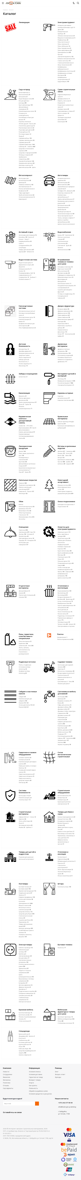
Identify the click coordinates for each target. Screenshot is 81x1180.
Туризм (22, 252)
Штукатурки (62, 121)
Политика (6, 1083)
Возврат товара (34, 1080)
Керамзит (61, 103)
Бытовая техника (25, 887)
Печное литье (63, 614)
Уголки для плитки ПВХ (27, 705)
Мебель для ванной (65, 730)
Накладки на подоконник (66, 504)
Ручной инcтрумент (65, 383)
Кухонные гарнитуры (65, 1017)
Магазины (6, 1080)
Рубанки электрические (66, 59)
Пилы (71, 681)
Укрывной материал (26, 161)
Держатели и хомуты (26, 265)
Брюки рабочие (24, 1034)
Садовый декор (24, 142)
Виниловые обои (25, 511)
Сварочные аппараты (26, 776)
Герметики (23, 643)
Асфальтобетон (24, 817)
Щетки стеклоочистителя (66, 224)
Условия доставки (35, 1074)
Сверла (61, 565)
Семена (31, 146)
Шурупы (70, 464)
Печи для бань (63, 609)
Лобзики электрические (66, 36)
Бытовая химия (25, 889)
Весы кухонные (63, 271)
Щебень (29, 827)
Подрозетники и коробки (27, 991)
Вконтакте (5, 1117)
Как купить (33, 1085)
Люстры (22, 534)
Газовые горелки (25, 757)
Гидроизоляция (63, 859)
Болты (69, 453)
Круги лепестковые (64, 551)
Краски (22, 451)
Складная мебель (25, 245)
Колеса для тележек (26, 899)
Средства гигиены (25, 912)
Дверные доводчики (65, 311)
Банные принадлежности (66, 817)
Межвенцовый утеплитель (66, 861)
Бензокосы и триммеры (66, 671)
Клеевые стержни (64, 547)
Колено (22, 271)
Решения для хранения (26, 857)
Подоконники (63, 506)
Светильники (24, 532)
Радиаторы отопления (66, 616)
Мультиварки (62, 279)
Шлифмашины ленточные (66, 71)
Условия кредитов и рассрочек (40, 1094)
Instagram (15, 1117)
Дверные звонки (25, 987)
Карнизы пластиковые (65, 400)
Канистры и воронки (65, 193)
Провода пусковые (64, 211)
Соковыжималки (63, 288)
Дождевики (23, 1036)
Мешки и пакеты (25, 905)
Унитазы (61, 742)
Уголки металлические (27, 197)
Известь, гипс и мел (64, 101)
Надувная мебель (25, 241)
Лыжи (26, 239)
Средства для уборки (26, 914)
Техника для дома (64, 683)
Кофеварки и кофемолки (66, 275)
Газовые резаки (24, 759)
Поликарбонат (24, 132)
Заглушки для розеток (26, 353)
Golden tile (22, 426)
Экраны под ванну (64, 744)
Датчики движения (25, 985)
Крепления (69, 235)
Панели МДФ (24, 707)
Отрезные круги (64, 557)
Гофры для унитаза (64, 705)
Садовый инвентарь (27, 144)
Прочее (61, 462)
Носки (22, 1046)
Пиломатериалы (64, 353)
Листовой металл (25, 187)
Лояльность (33, 1088)
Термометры (23, 922)
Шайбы (69, 462)
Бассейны (23, 237)
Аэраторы (61, 669)
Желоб (22, 267)
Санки (21, 243)
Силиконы (23, 645)
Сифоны (61, 738)
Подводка (62, 734)
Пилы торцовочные (64, 48)
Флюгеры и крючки (26, 165)
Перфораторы (63, 40)
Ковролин (22, 491)
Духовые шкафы (64, 273)
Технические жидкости (66, 214)
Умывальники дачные (26, 163)
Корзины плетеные (25, 121)
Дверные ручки (64, 313)
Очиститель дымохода (27, 126)
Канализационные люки (27, 111)
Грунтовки (23, 462)
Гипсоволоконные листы (27, 311)
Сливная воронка (25, 275)
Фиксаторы (23, 366)
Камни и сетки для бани (66, 831)
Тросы (21, 404)
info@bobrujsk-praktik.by (67, 1107)
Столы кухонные (25, 1021)
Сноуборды (22, 247)
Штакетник (23, 377)
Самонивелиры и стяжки (66, 111)
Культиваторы (63, 681)
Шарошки (69, 571)
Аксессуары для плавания (28, 235)
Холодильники (63, 296)
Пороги (30, 491)
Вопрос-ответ (60, 1074)
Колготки (22, 1038)
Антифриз (61, 191)
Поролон (61, 863)
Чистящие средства (64, 117)
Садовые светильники (26, 140)
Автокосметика (64, 184)
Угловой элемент (24, 279)
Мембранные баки (64, 603)
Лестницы (62, 379)
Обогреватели (63, 607)
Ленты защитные (25, 357)
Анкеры (61, 453)
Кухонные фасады (25, 1013)
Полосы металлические (26, 189)
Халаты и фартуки (25, 1055)
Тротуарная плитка (25, 825)
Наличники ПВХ (63, 323)
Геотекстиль (62, 857)
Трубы (68, 245)
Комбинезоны (24, 1040)
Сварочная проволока (26, 774)
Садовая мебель (25, 138)
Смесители (70, 738)
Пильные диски (64, 561)
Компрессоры (63, 800)
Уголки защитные (25, 364)
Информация (34, 1068)
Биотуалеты (23, 97)
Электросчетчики (25, 1002)
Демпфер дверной (25, 351)
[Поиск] (78, 3)
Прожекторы (23, 536)
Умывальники (63, 740)
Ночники (30, 534)
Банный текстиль (64, 819)
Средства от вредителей (27, 153)
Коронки (61, 549)
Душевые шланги (64, 715)
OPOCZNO (29, 426)
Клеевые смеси (63, 109)
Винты (61, 455)
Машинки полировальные (66, 38)
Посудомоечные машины (66, 285)
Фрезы (61, 571)
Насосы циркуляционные (66, 605)
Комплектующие (25, 319)
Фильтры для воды (26, 928)
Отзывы (6, 1085)
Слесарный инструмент (66, 385)
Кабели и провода (26, 948)
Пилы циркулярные (65, 50)
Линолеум (23, 493)
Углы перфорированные (27, 328)
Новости (6, 1072)
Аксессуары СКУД (25, 795)
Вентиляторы (63, 593)
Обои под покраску (25, 513)
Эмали (27, 472)
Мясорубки (62, 281)
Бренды (58, 1077)
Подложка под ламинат (27, 485)
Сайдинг (22, 697)
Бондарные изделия (65, 821)
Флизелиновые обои (26, 517)
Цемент (60, 115)
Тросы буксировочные (65, 216)
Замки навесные (64, 317)
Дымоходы (70, 599)
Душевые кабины (64, 707)
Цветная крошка (25, 167)
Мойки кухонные (64, 732)
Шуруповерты (63, 81)
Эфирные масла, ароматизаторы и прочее (63, 842)
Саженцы (22, 146)
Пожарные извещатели (27, 993)
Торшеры (22, 540)
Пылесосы (62, 948)
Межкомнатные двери (65, 319)
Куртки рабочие (25, 1044)
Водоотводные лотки (26, 99)
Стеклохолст (23, 515)
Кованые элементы (26, 184)
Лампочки (23, 530)
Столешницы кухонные (66, 1023)
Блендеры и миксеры (65, 267)
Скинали (22, 597)
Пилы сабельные (64, 46)
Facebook (10, 1117)
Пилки (61, 559)
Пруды (21, 136)
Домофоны (23, 989)
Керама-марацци (24, 434)
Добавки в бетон (64, 99)
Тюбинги (30, 252)
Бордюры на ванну (64, 701)
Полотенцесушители (65, 736)
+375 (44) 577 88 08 (65, 1103)
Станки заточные (64, 61)
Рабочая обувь (25, 1049)
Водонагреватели (64, 591)
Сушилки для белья (25, 920)
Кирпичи (22, 819)
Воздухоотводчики (64, 597)
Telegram (20, 1117)
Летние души (23, 124)
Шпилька (61, 464)
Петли (61, 334)
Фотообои (22, 519)
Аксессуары (62, 697)
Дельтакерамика (24, 430)
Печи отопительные (65, 612)
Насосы (32, 124)
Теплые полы (63, 624)
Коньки (21, 239)
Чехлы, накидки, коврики (66, 218)
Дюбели (61, 451)
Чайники (61, 298)
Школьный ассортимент (26, 859)
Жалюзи (22, 895)
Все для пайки (24, 958)
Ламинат (23, 483)
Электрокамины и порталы (66, 626)
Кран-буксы (62, 728)
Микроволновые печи (65, 277)
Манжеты (22, 396)
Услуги (31, 1083)
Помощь (58, 1068)
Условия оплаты (35, 1072)
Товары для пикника (26, 249)
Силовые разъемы (25, 995)
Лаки (21, 472)
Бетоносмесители (64, 795)
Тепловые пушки (64, 622)
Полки (60, 1021)
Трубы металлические (26, 195)
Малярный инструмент (66, 381)
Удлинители (24, 968)
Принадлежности (64, 52)
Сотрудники (7, 1074)
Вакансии (6, 1077)
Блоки (33, 817)
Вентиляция (62, 595)
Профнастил (23, 191)
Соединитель (24, 277)
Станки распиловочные (65, 63)
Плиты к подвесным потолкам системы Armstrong (25, 667)
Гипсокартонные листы (27, 317)
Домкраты (71, 191)
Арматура (22, 182)
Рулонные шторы (64, 887)
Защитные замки (24, 355)
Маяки (21, 321)
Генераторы (62, 798)
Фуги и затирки (63, 113)
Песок (21, 823)
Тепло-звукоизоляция (65, 869)
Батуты (31, 237)
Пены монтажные (25, 641)
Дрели (60, 29)
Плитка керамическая (65, 639)
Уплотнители (70, 334)
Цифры (61, 336)
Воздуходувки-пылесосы (66, 673)
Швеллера (22, 199)
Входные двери (63, 309)
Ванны (61, 703)
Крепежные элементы (66, 459)
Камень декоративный (27, 432)
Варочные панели (64, 269)
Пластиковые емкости (26, 128)
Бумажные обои (25, 509)
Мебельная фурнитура (66, 1019)
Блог (56, 1072)
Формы (22, 827)
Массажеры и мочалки (66, 833)
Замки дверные (64, 315)
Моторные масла (64, 205)
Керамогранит (62, 637)
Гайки (68, 455)
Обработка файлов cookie (38, 1091)
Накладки (61, 321)
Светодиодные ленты (26, 538)
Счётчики (61, 245)
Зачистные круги (64, 538)
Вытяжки (61, 599)
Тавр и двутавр (24, 193)
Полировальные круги (65, 563)
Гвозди (61, 457)
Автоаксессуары (64, 182)
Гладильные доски (25, 893)
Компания (7, 1068)
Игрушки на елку (64, 485)
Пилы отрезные (63, 44)
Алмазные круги (64, 532)
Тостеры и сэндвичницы (66, 294)
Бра (32, 532)
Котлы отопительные (65, 601)
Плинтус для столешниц (27, 595)
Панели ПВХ (24, 703)
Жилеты (32, 1036)
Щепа (34, 167)
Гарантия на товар (36, 1077)
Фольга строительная (65, 876)
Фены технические (64, 65)
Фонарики (31, 540)
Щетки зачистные (64, 578)
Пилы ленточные (63, 42)
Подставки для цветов (26, 130)
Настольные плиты (64, 283)
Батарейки (23, 983)
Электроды (23, 782)
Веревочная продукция (27, 891)
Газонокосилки (63, 675)
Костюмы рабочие (25, 1042)
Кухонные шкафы (25, 1015)
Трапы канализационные (27, 402)
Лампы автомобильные (66, 199)
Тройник (33, 277)
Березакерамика (25, 428)
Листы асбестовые (25, 821)
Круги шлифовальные (65, 553)
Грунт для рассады (26, 105)
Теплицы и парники (26, 155)
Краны (61, 235)
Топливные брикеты (64, 357)
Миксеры (61, 555)
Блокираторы (24, 349)
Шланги (72, 624)
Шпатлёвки (62, 119)
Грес (34, 428)
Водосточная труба (26, 263)
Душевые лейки (63, 709)
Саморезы (70, 451)
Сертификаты (8, 1088)
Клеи (30, 645)
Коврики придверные (27, 897)
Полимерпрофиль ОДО (27, 273)
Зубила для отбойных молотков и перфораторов (64, 542)
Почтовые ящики (25, 134)
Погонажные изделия (65, 355)
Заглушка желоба (25, 269)
